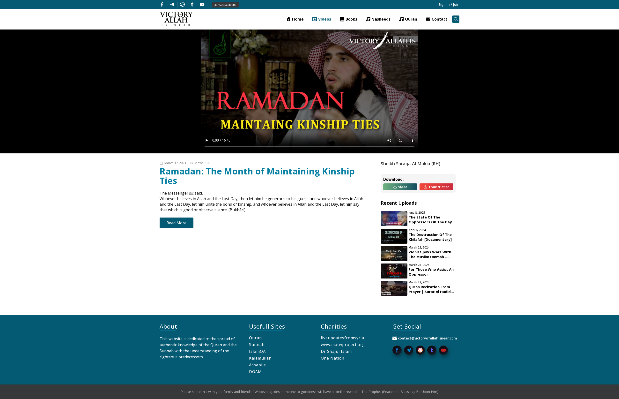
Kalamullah (260, 358)
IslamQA (257, 351)
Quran (255, 338)
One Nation (332, 358)
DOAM (255, 372)
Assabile (257, 365)
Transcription (439, 187)
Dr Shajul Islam (336, 351)
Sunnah (257, 344)
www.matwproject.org (343, 344)
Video (402, 187)
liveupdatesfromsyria (342, 338)
